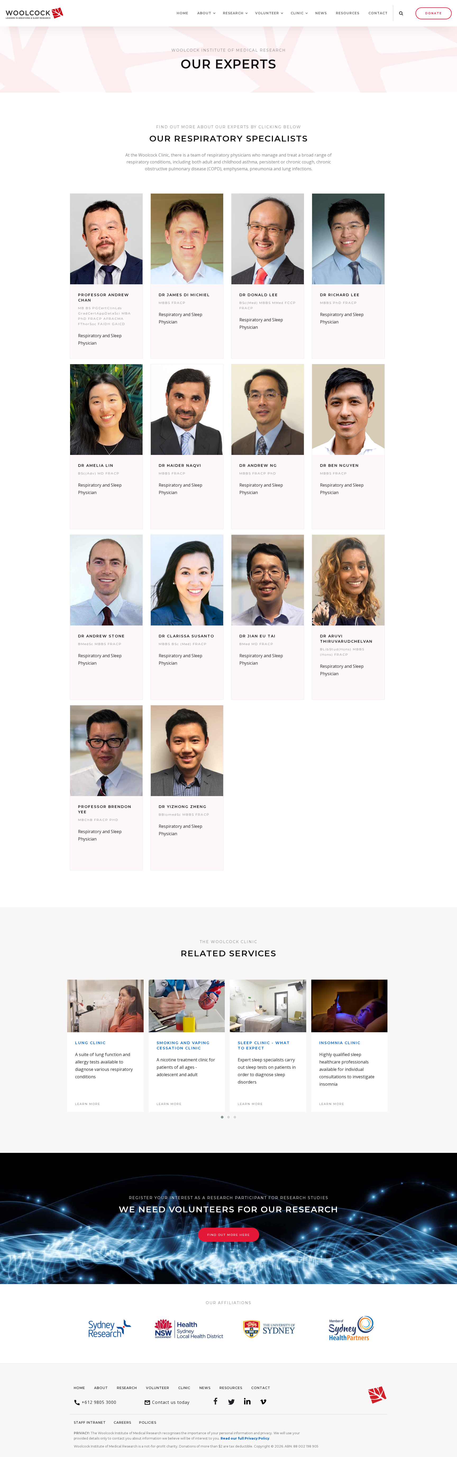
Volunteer (157, 1388)
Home (182, 13)
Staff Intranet (90, 1422)
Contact (378, 13)
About (101, 1388)
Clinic (184, 1388)
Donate (433, 13)
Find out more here (228, 1235)
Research (127, 1388)
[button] (204, 13)
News (321, 13)
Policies (147, 1422)
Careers (122, 1422)
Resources (347, 13)
